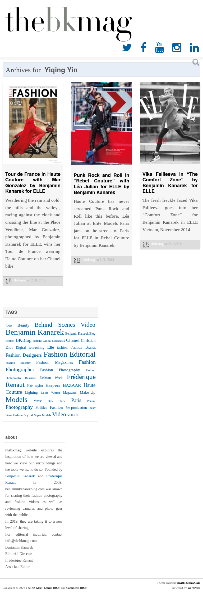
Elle (50, 347)
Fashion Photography (60, 370)
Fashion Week (51, 378)
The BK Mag (34, 587)
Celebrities (58, 340)
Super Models (42, 415)
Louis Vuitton (50, 392)
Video (59, 414)
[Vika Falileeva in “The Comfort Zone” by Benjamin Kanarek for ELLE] (170, 164)
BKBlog (23, 340)
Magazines (70, 392)
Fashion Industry (18, 362)
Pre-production (76, 408)
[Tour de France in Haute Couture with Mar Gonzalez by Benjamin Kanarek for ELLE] (33, 164)
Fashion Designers (24, 355)
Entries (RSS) (52, 587)
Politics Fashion (49, 407)
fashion (62, 347)
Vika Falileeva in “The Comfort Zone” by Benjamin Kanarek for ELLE (170, 183)
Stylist (28, 415)
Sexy (93, 407)
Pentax (91, 400)
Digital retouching (30, 347)
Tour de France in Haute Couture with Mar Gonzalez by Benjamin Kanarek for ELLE (33, 183)
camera (37, 341)
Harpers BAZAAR (63, 385)
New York (56, 400)
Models (16, 399)
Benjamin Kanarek (35, 332)
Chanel (73, 340)
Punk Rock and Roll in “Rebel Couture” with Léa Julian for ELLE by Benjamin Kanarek (101, 184)
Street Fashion (14, 415)
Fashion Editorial (70, 354)
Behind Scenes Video (65, 324)
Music (37, 401)
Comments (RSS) (76, 587)
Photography (19, 407)
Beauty (23, 325)
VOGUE (73, 415)
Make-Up (87, 392)
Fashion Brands (83, 347)
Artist (9, 325)
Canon (47, 340)
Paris (76, 400)
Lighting (31, 392)
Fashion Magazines (54, 362)
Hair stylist (35, 386)
